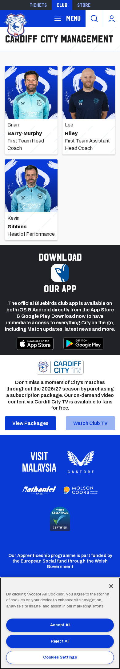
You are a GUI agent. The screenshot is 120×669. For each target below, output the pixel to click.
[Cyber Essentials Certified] (60, 519)
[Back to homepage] (15, 24)
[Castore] (81, 462)
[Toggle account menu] (111, 18)
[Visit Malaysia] (39, 462)
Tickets (38, 5)
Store (83, 5)
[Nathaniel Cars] (39, 490)
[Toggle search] (94, 18)
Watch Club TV (90, 423)
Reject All (60, 641)
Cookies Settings (60, 657)
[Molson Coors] (81, 491)
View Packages (30, 423)
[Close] (111, 586)
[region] (60, 623)
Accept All (60, 625)
